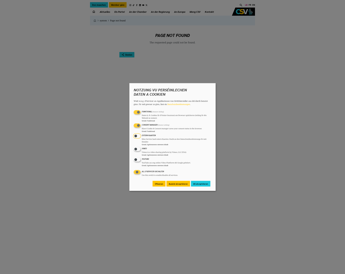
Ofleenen (159, 183)
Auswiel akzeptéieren (178, 183)
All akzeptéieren (200, 183)
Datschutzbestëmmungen (178, 104)
